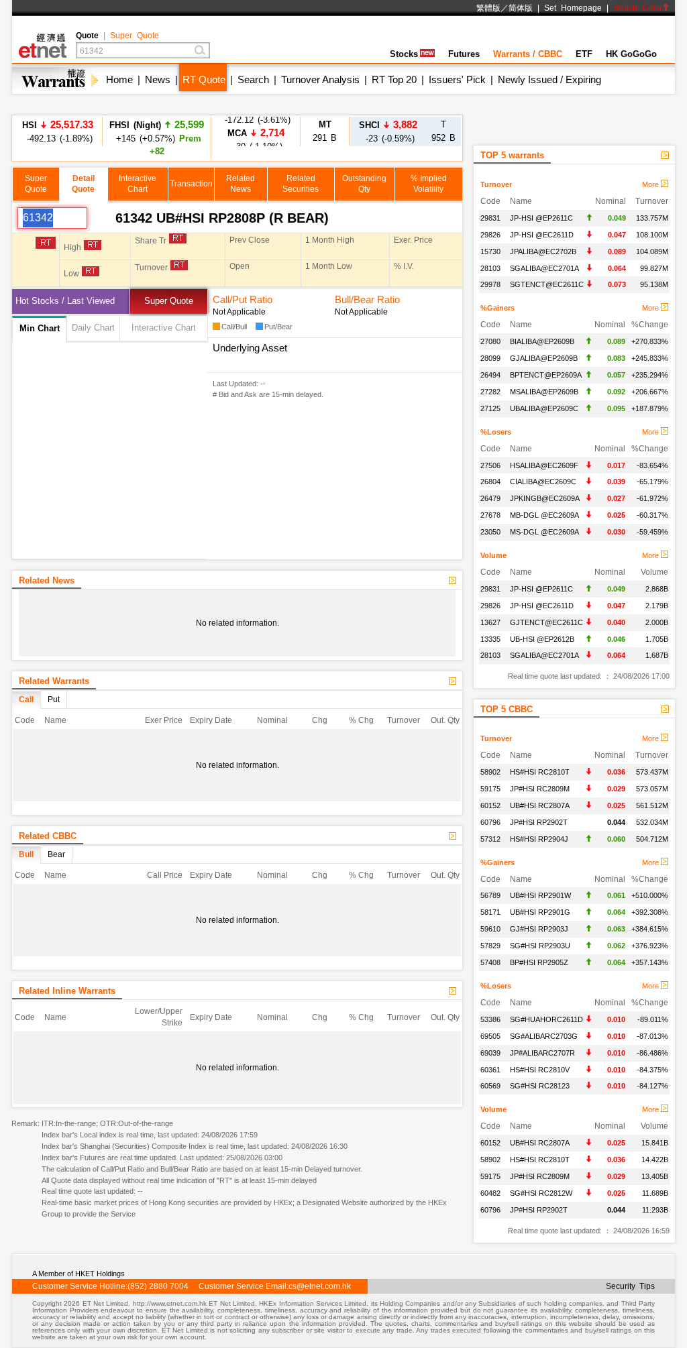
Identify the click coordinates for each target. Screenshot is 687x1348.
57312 (490, 839)
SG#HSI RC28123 (540, 1086)
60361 (490, 1070)
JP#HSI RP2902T (539, 822)
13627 (490, 622)
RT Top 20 (394, 79)
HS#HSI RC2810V (540, 1070)
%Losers (495, 432)
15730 (490, 251)
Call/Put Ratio (242, 299)
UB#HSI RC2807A (540, 805)
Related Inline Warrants (67, 991)
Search (253, 79)
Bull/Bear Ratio (367, 299)
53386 (490, 1019)
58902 (490, 772)
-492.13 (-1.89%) (57, 131)
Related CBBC (47, 836)
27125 (490, 408)
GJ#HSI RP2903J (539, 929)
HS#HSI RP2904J (539, 839)
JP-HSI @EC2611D (542, 235)
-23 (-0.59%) (388, 131)
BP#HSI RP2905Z (539, 962)
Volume (493, 555)
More (651, 184)
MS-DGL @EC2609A (544, 532)
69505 (490, 1036)
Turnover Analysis (320, 79)
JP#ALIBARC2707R (542, 1053)
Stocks (404, 54)
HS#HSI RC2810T (540, 772)
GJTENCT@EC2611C (546, 622)
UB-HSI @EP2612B (542, 639)
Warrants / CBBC (527, 54)
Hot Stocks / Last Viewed (65, 301)
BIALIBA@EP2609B (542, 341)
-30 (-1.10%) (255, 131)
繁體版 (488, 8)
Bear (56, 854)
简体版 (521, 8)
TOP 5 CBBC (506, 709)
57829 (490, 946)
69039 (490, 1053)
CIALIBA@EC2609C (543, 482)
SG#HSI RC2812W (541, 1193)
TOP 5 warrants (512, 155)
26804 (490, 482)
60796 (490, 822)
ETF (584, 54)
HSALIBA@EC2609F (544, 465)
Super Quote (134, 35)
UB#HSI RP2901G (540, 912)
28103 (490, 268)
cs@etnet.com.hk (319, 1286)
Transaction (191, 183)
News (157, 79)
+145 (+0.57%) (156, 137)
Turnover (496, 184)
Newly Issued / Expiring (549, 79)
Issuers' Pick (457, 79)
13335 (490, 639)
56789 (490, 895)
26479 (490, 498)
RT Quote (203, 79)
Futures (464, 54)
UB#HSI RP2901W (540, 895)
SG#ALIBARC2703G (544, 1036)
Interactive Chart (163, 328)
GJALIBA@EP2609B (544, 358)
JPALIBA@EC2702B (543, 251)
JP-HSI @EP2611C (541, 218)
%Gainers (497, 308)
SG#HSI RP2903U (540, 946)
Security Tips (630, 1286)
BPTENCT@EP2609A (546, 375)
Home (119, 79)
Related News (46, 580)
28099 (490, 358)
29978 (490, 284)
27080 (490, 341)
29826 (490, 235)
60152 (490, 805)
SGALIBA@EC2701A (544, 268)
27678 (490, 515)
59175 (490, 789)
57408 (490, 962)
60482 (490, 1193)
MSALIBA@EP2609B (544, 392)
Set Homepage (573, 8)
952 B (443, 131)
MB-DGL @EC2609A (544, 515)
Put (54, 699)
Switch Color (637, 8)
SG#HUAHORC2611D (546, 1019)
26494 (490, 375)
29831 (490, 218)
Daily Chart (93, 328)
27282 (490, 392)
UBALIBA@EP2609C (544, 408)
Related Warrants (54, 681)
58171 (490, 912)
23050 (490, 532)
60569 (490, 1086)
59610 (490, 929)
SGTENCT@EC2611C (547, 284)
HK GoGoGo (631, 54)
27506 (490, 465)
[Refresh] (101, 218)
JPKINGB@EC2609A (545, 498)
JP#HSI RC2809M (540, 789)
